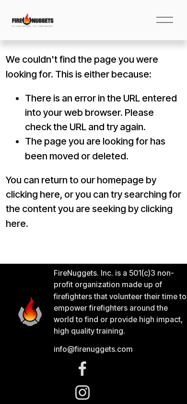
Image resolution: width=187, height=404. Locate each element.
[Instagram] (82, 392)
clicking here (33, 194)
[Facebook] (82, 368)
